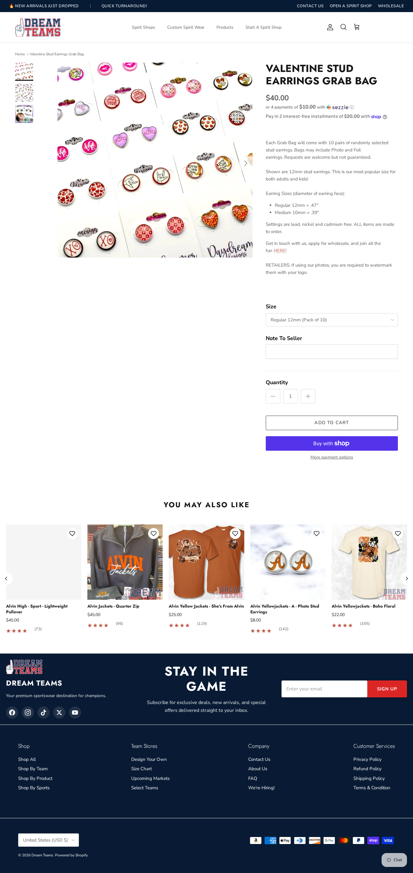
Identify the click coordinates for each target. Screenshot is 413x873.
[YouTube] (75, 712)
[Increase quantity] (308, 396)
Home (20, 54)
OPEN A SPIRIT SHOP (351, 6)
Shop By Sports (34, 788)
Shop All (27, 759)
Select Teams (144, 788)
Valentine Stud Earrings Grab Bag (57, 54)
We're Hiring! (261, 788)
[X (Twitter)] (59, 712)
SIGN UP (387, 689)
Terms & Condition (371, 788)
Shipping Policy (369, 778)
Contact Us (259, 759)
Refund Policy (367, 769)
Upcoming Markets (150, 778)
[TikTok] (43, 712)
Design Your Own (149, 759)
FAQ (252, 778)
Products (224, 27)
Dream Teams (42, 855)
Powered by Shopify (71, 855)
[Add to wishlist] (72, 533)
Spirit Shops (143, 27)
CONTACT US (310, 6)
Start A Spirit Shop (263, 27)
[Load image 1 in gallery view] (154, 160)
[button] (310, 107)
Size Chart (141, 769)
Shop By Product (35, 778)
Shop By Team (33, 769)
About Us (257, 769)
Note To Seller (284, 338)
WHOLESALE (391, 6)
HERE (279, 251)
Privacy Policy (367, 759)
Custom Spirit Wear (185, 27)
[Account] (329, 27)
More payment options (332, 457)
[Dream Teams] (37, 27)
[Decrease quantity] (273, 396)
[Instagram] (28, 712)
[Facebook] (12, 712)
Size (271, 306)
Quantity (277, 382)
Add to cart (331, 423)
